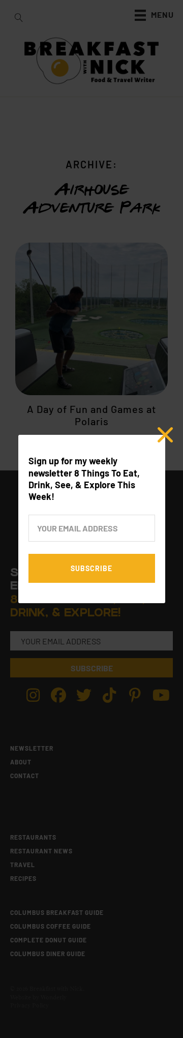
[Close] (165, 435)
